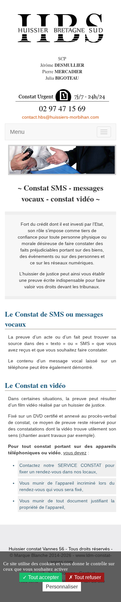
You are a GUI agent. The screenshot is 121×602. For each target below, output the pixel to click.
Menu (17, 132)
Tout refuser (87, 577)
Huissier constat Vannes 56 (36, 548)
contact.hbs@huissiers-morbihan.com (60, 117)
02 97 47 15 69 (62, 108)
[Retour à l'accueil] (60, 28)
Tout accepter (43, 577)
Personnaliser (62, 586)
